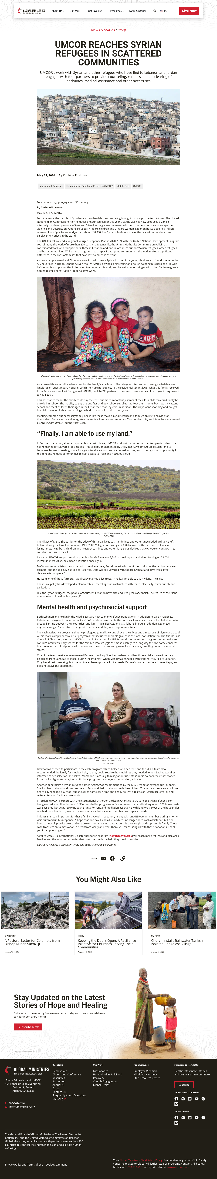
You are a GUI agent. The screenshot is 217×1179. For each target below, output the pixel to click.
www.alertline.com (178, 1167)
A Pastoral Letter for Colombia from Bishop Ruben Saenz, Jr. (32, 942)
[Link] (123, 858)
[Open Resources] (123, 11)
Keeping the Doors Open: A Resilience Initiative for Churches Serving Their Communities (107, 943)
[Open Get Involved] (104, 11)
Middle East (123, 185)
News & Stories (103, 30)
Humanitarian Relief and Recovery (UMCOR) (89, 185)
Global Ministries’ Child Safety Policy (140, 1160)
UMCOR (137, 185)
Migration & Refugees (51, 185)
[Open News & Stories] (148, 11)
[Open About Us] (64, 11)
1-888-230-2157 (134, 1167)
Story (122, 30)
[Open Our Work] (82, 11)
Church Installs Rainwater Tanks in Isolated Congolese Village (177, 942)
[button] (189, 11)
